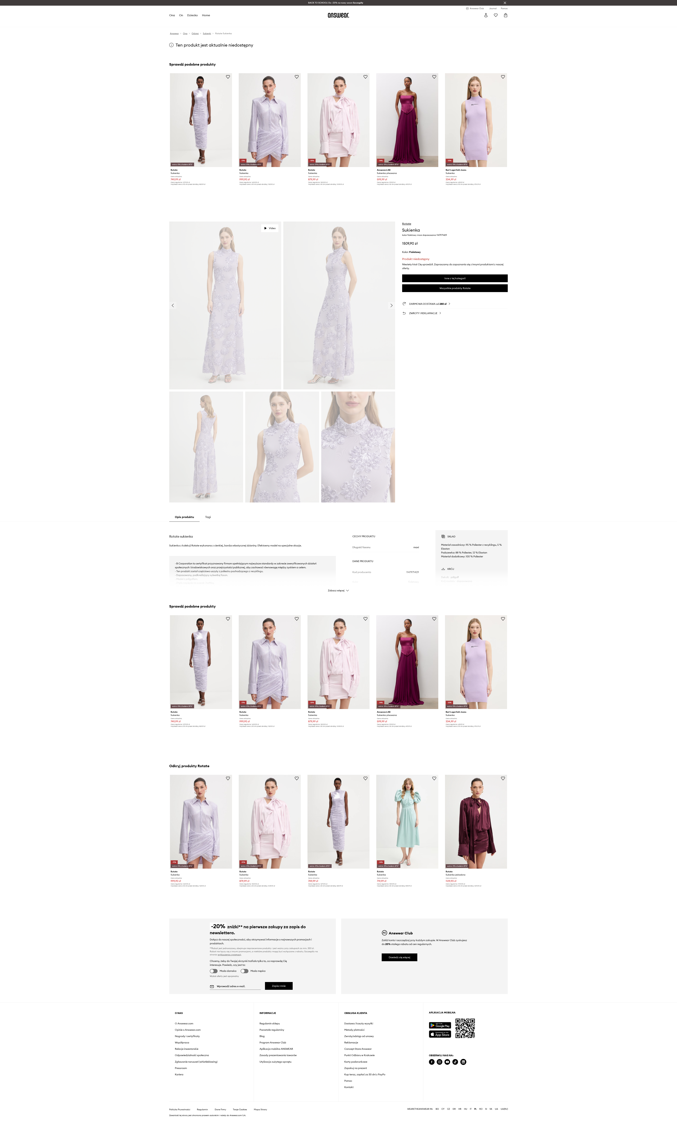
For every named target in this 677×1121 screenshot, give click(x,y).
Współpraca (182, 1042)
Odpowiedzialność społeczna (192, 1055)
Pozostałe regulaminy (272, 1029)
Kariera (179, 1074)
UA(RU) (504, 1109)
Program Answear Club (273, 1042)
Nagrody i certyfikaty (187, 1036)
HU (465, 1109)
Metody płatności (354, 1029)
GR (454, 1109)
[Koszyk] (506, 15)
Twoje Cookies (240, 1109)
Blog (262, 1036)
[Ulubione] (496, 15)
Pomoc (348, 1080)
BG (437, 1109)
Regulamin (202, 1109)
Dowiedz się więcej (399, 957)
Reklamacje (351, 1042)
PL (475, 1109)
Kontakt (348, 1087)
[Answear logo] (338, 15)
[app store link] (440, 1033)
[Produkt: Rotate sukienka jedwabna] (476, 822)
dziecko (192, 15)
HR (459, 1109)
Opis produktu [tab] (184, 517)
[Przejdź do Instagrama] (439, 1062)
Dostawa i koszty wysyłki (358, 1023)
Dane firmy (220, 1109)
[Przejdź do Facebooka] (432, 1062)
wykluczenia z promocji (229, 954)
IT (471, 1109)
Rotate (406, 223)
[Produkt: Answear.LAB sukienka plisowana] (407, 120)
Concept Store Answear (358, 1048)
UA (496, 1109)
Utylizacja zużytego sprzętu (275, 1061)
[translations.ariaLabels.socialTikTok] (455, 1062)
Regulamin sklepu (270, 1023)
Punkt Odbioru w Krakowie (359, 1055)
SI (486, 1109)
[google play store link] (440, 1025)
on (181, 15)
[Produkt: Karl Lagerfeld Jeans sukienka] (476, 120)
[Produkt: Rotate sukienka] (201, 120)
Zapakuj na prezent (355, 1068)
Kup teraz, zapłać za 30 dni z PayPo (364, 1074)
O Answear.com (184, 1023)
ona (172, 15)
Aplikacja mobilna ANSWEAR (276, 1048)
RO (481, 1109)
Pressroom (181, 1068)
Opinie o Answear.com (188, 1029)
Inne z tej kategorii (454, 278)
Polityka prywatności (179, 1109)
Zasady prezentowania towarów (278, 1055)
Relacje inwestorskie (186, 1048)
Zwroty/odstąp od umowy (359, 1036)
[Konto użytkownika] (486, 15)
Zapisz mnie (279, 985)
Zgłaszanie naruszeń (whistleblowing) (196, 1061)
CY (442, 1109)
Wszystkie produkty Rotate (455, 288)
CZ (448, 1109)
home (206, 15)
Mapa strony (260, 1109)
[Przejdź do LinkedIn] (463, 1062)
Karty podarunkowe (355, 1061)
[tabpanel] (338, 558)
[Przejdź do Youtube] (447, 1062)
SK (491, 1109)
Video (272, 228)
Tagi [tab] (208, 517)
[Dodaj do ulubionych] (228, 76)
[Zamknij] (505, 3)
